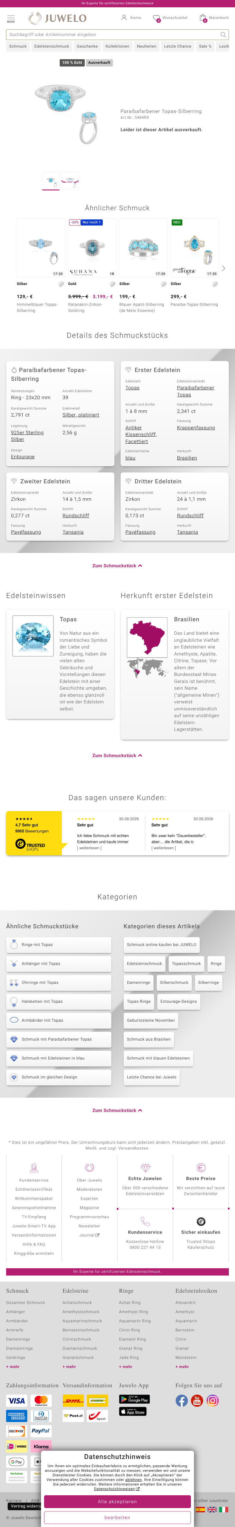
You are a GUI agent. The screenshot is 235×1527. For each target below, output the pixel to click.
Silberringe (208, 983)
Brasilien (187, 458)
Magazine (89, 1208)
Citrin (181, 1339)
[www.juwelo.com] (212, 1509)
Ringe (216, 964)
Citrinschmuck (77, 1339)
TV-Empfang (34, 1217)
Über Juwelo (89, 1180)
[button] (10, 18)
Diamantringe (19, 1349)
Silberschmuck (174, 983)
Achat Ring (130, 1303)
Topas (132, 388)
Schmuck (18, 46)
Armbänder (17, 1321)
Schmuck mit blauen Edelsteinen (158, 1058)
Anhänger (15, 1312)
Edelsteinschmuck (51, 46)
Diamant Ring (132, 1339)
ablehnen (133, 1480)
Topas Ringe (139, 1002)
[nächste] (223, 268)
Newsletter (89, 1226)
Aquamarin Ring (135, 1321)
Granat (182, 1349)
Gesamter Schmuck (25, 1303)
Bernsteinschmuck (81, 1330)
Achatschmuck (77, 1303)
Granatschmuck (78, 1358)
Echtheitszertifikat (34, 1190)
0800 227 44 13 (145, 1248)
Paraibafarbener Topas (195, 391)
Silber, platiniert (81, 415)
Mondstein (186, 1358)
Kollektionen (117, 46)
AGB (35, 1501)
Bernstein (185, 1330)
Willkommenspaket (34, 1199)
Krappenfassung (196, 427)
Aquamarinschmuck (83, 1321)
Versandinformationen (34, 1235)
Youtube (197, 1401)
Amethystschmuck (81, 1312)
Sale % (205, 46)
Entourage (23, 456)
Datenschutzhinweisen (114, 1489)
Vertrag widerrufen (29, 1506)
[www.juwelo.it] (223, 1509)
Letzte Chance (177, 46)
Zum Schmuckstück (114, 566)
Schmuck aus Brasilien (149, 1039)
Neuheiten (147, 46)
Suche (223, 35)
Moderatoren (90, 1190)
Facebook (182, 1401)
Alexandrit (186, 1303)
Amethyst (185, 1312)
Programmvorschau (89, 1217)
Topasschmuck (186, 964)
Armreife (15, 1330)
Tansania (73, 532)
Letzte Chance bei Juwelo (152, 1077)
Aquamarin (186, 1321)
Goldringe (15, 1358)
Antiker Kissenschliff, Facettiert (141, 434)
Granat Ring (131, 1349)
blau (130, 458)
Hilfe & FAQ (34, 1244)
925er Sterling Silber (27, 436)
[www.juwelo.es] (200, 1509)
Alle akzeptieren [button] (117, 1502)
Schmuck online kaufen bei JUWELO (161, 945)
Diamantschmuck (80, 1349)
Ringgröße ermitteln (34, 1254)
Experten (90, 1199)
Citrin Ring (129, 1330)
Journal (87, 1235)
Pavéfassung (26, 532)
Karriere (14, 1501)
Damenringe (138, 983)
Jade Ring (129, 1358)
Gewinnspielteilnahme (34, 1208)
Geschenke (87, 46)
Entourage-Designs (179, 1002)
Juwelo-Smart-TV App (34, 1226)
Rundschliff (76, 515)
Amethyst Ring (133, 1312)
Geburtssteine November (151, 1020)
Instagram (213, 1401)
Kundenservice (34, 1180)
